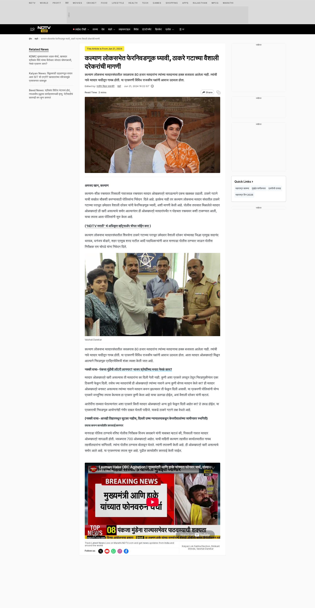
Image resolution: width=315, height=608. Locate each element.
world (100, 545)
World (44, 3)
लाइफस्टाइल (124, 29)
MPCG (215, 3)
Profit (57, 3)
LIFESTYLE (118, 3)
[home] (44, 28)
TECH (145, 3)
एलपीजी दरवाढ (275, 188)
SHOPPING (172, 3)
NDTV (32, 3)
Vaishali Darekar (205, 548)
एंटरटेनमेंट (146, 29)
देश (103, 29)
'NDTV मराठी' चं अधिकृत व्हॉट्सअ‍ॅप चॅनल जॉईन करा (118, 226)
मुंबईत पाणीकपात (259, 188)
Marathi (228, 3)
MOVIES (77, 3)
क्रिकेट (158, 29)
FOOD (104, 3)
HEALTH (133, 3)
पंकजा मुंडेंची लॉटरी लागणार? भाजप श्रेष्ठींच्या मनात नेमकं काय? (135, 369)
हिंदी (67, 3)
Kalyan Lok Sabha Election (196, 546)
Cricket (92, 3)
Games (157, 3)
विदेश (136, 29)
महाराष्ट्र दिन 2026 (244, 194)
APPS (185, 3)
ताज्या (95, 29)
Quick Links (242, 181)
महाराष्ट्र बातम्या (242, 188)
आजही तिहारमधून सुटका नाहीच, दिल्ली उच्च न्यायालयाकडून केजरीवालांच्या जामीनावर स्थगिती (154, 418)
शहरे (119, 86)
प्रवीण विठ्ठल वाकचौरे (105, 86)
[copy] (218, 92)
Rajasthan (200, 3)
